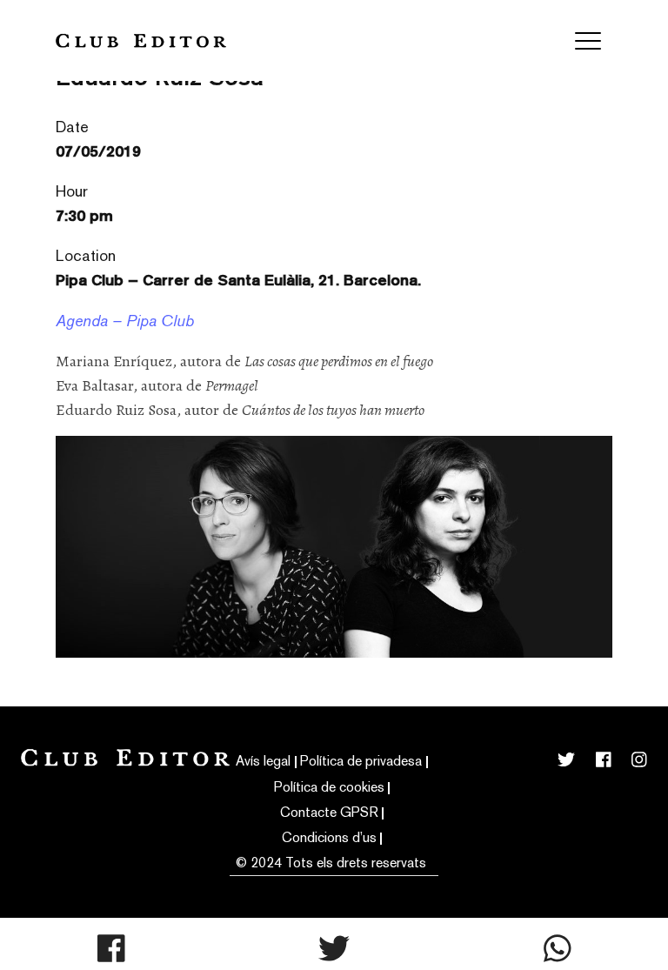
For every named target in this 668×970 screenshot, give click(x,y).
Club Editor (141, 40)
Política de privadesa (361, 761)
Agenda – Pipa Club (125, 320)
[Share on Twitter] (334, 948)
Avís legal (263, 761)
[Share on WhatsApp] (557, 948)
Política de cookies (329, 787)
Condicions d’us (329, 837)
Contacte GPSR (329, 812)
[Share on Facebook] (111, 948)
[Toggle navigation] (588, 41)
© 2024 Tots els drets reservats (331, 862)
